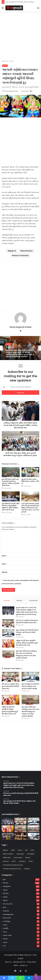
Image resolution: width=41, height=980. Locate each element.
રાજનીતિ (5, 928)
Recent (19, 600)
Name (4, 556)
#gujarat (12, 251)
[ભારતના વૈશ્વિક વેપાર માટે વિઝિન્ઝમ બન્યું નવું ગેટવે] (33, 836)
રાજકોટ (5, 939)
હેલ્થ (4, 907)
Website (4, 572)
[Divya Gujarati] (14, 7)
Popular (7, 600)
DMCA (16, 965)
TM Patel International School (12, 868)
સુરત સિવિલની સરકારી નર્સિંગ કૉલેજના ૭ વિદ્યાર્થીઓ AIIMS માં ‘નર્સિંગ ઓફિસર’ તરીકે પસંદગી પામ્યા (11, 506)
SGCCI (14, 861)
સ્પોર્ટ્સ (5, 897)
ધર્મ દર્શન (6, 893)
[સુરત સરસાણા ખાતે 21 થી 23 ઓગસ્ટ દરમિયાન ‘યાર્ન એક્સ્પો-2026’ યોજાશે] (8, 633)
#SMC (13, 850)
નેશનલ (5, 900)
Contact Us (23, 965)
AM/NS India (6, 857)
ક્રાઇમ (5, 942)
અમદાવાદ (6, 911)
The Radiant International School (13, 865)
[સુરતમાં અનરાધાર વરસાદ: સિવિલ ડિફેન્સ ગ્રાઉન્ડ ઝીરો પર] (30, 472)
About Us (8, 962)
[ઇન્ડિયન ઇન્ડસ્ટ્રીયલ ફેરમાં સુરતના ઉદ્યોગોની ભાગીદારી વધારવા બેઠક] (8, 623)
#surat (20, 850)
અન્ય (5, 932)
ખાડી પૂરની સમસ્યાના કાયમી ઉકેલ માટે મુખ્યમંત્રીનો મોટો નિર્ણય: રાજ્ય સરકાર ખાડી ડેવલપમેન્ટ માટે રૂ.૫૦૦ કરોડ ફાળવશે (30, 507)
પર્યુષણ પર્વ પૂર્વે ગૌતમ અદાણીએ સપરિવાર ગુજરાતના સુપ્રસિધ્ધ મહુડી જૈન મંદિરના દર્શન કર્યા (27, 642)
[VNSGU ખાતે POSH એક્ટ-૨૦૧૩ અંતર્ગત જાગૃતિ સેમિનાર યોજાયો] (8, 836)
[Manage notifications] (36, 975)
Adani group (20, 854)
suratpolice (22, 861)
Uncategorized (8, 914)
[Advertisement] (20, 34)
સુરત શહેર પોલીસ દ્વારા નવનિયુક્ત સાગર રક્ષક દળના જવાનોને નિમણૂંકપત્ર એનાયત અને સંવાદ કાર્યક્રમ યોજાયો (26, 654)
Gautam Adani (18, 857)
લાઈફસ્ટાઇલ (7, 918)
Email (4, 564)
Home (6, 61)
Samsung (6, 861)
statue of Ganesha (21, 255)
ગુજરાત (11, 61)
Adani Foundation (8, 854)
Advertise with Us (19, 962)
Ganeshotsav (27, 251)
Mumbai (27, 857)
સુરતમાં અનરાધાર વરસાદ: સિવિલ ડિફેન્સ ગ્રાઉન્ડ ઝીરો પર (30, 481)
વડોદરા (5, 925)
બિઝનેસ (5, 883)
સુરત (4, 879)
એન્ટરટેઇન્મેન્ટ (8, 904)
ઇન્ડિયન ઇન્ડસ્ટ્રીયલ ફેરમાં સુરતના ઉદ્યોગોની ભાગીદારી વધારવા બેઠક (27, 621)
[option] (20, 348)
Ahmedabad (30, 854)
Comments (33, 600)
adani (32, 850)
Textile (31, 861)
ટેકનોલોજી (6, 921)
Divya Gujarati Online (11, 91)
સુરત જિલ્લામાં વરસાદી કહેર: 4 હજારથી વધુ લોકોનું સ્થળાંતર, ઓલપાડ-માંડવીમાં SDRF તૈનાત (10, 482)
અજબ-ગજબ (7, 935)
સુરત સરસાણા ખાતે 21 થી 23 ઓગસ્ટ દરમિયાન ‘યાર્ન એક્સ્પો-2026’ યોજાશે (27, 632)
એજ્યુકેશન (7, 886)
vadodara (27, 868)
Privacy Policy (31, 962)
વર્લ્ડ (4, 946)
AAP (26, 850)
